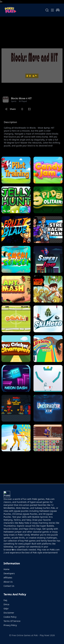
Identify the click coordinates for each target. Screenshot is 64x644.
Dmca (6, 604)
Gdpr (6, 608)
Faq (5, 600)
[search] (47, 10)
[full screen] (29, 109)
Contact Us (9, 585)
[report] (22, 109)
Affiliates (8, 577)
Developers (9, 573)
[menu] (52, 10)
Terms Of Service (12, 621)
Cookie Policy (10, 616)
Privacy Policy (10, 625)
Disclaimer (9, 612)
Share (13, 109)
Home (6, 569)
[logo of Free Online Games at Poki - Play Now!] (10, 10)
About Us (8, 581)
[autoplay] (58, 10)
